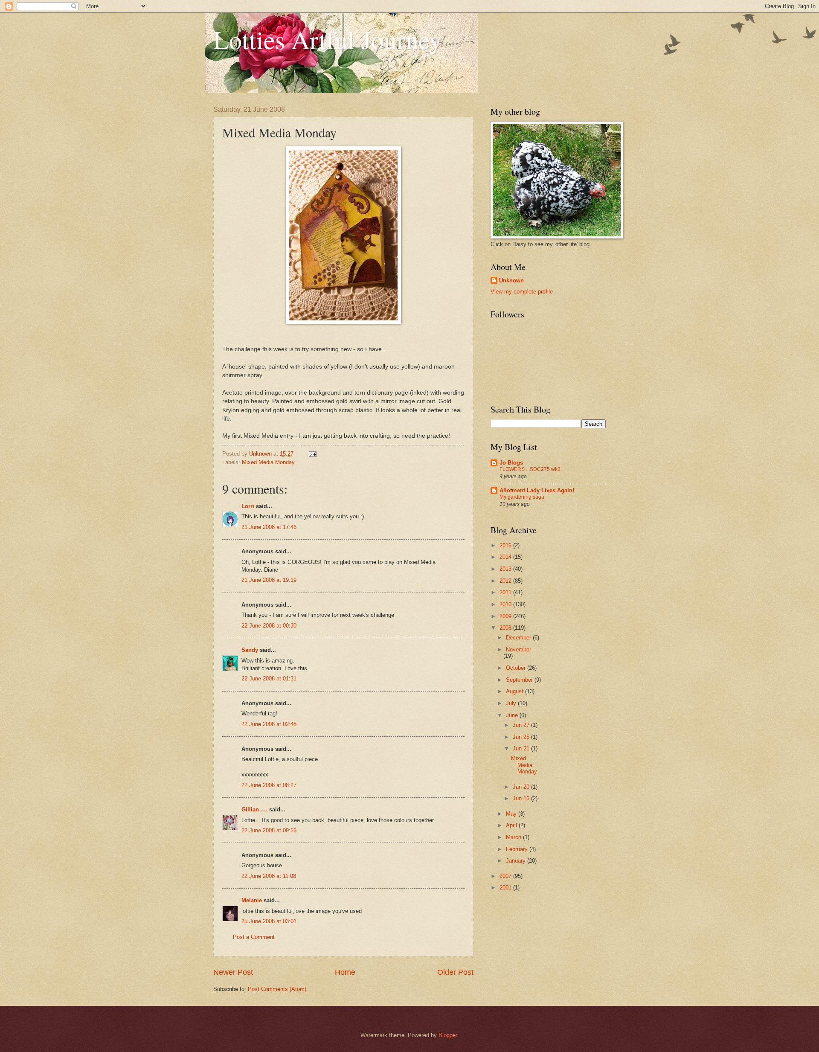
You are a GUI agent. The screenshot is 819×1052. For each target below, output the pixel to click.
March (514, 837)
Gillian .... (254, 809)
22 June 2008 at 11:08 (268, 876)
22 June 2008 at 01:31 (268, 678)
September (520, 680)
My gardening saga (522, 497)
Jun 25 (522, 737)
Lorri (247, 506)
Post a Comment (254, 937)
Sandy (249, 650)
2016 (506, 545)
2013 (506, 569)
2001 (506, 887)
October (516, 668)
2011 (506, 592)
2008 (506, 628)
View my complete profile (522, 291)
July (512, 703)
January (516, 860)
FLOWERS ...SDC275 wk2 (530, 469)
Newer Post (233, 972)
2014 (506, 557)
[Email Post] (312, 453)
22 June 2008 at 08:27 (268, 785)
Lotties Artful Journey (327, 39)
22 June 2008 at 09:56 (268, 830)
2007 (506, 876)
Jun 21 (522, 748)
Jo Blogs (511, 462)
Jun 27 (522, 725)
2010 (506, 604)
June (513, 715)
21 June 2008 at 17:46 (268, 527)
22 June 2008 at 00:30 (268, 625)
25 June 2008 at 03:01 (268, 921)
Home (345, 972)
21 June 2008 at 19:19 (268, 580)
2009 (506, 616)
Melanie (251, 900)
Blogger (448, 1035)
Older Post (455, 972)
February (517, 849)
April (512, 825)
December (519, 637)
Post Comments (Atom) (277, 989)
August (515, 691)
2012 (506, 581)
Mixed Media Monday (268, 462)
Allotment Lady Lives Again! (537, 490)
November (518, 649)
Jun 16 (522, 798)
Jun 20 (522, 787)
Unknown (511, 280)
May (512, 814)
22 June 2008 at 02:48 (268, 724)
